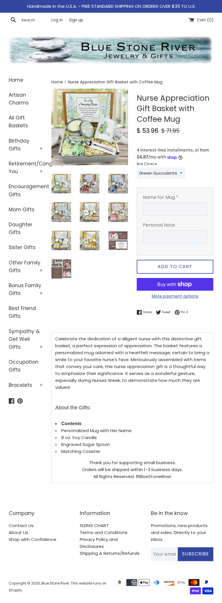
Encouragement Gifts (26, 190)
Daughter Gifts (20, 228)
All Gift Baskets (18, 121)
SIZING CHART (94, 525)
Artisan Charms (19, 99)
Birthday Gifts (26, 144)
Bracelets (26, 385)
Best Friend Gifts (22, 312)
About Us (18, 532)
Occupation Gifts (23, 366)
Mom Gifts (21, 209)
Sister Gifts (22, 247)
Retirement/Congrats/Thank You (26, 167)
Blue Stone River (55, 583)
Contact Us (21, 525)
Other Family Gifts (26, 266)
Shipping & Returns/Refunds (110, 553)
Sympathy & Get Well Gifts (26, 339)
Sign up (76, 20)
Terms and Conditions (103, 532)
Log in (57, 20)
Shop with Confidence (32, 539)
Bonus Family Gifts (26, 289)
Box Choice (147, 163)
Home (16, 79)
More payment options (175, 296)
